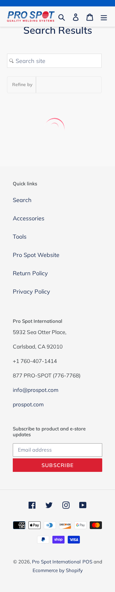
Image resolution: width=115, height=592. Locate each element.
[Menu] (104, 16)
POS (87, 562)
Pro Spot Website (36, 255)
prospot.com (28, 404)
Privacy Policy (31, 291)
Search (22, 200)
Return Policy (30, 273)
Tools (20, 236)
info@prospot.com (35, 389)
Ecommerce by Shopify (58, 570)
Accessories (28, 218)
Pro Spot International (56, 562)
